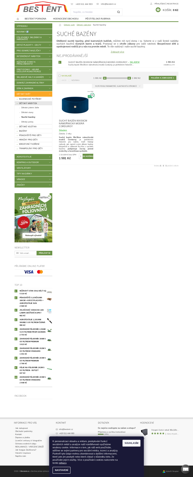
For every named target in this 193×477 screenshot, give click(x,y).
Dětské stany (27, 112)
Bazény (23, 131)
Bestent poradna (35, 18)
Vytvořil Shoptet (172, 471)
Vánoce (21, 179)
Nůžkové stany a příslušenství (26, 63)
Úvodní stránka (18, 18)
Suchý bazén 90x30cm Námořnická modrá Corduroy (103, 62)
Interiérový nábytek (28, 56)
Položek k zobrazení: (162, 78)
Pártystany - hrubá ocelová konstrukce (29, 70)
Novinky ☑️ (23, 32)
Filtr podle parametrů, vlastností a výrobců (116, 86)
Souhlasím (131, 443)
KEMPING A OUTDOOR (28, 162)
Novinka (75, 80)
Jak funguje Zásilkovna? (25, 450)
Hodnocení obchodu (66, 18)
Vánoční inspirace (23, 453)
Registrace (172, 4)
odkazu (63, 463)
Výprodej (22, 26)
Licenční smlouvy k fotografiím (28, 441)
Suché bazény (28, 117)
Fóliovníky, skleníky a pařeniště (29, 38)
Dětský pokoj (27, 122)
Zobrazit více (117, 52)
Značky (21, 185)
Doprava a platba (22, 437)
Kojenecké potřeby (30, 99)
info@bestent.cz (66, 429)
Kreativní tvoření (29, 144)
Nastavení (61, 470)
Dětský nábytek (28, 103)
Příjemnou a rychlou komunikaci (112, 432)
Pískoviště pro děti (30, 135)
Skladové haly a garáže (30, 77)
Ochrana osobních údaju (25, 444)
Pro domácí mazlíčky (29, 50)
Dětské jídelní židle (30, 107)
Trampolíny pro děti (31, 148)
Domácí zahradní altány (30, 83)
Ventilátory (24, 168)
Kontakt (18, 434)
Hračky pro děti (28, 140)
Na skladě (66, 76)
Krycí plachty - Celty (29, 45)
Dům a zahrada (25, 88)
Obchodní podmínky (23, 431)
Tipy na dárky (24, 173)
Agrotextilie (24, 157)
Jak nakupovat (21, 428)
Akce (64, 80)
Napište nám (20, 456)
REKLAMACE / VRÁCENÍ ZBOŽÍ (29, 447)
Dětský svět (24, 94)
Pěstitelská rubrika (97, 18)
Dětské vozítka (27, 126)
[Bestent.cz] (42, 6)
